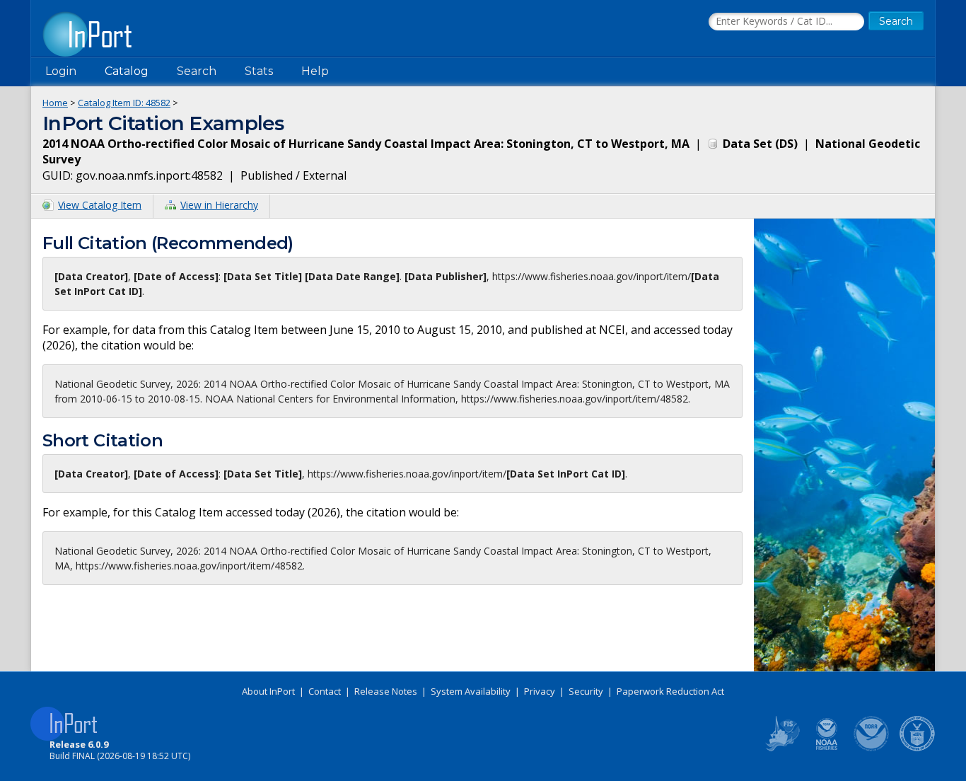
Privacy (539, 691)
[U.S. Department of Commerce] (917, 748)
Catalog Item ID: (124, 102)
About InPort (268, 691)
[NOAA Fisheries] (826, 748)
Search (196, 71)
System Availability (471, 691)
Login (60, 71)
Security (586, 691)
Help (315, 71)
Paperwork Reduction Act (670, 691)
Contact (324, 691)
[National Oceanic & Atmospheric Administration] (872, 748)
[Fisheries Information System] (781, 748)
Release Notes (385, 691)
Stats (259, 71)
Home (55, 102)
